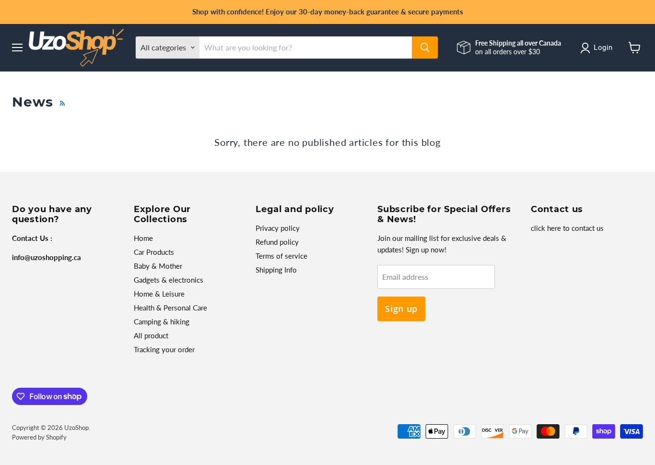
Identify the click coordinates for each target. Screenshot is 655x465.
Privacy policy (278, 228)
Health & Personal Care (170, 307)
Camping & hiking (161, 321)
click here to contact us (567, 228)
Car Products (154, 252)
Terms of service (281, 255)
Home (143, 238)
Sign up (401, 308)
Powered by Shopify (39, 437)
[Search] (425, 47)
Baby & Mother (158, 266)
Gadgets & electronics (168, 279)
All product (151, 335)
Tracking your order (164, 349)
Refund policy (277, 242)
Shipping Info (276, 269)
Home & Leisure (159, 293)
